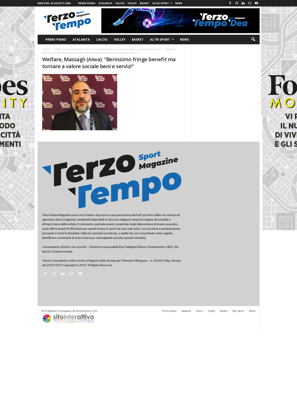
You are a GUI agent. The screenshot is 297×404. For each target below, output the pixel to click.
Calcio (119, 3)
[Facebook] (230, 3)
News (178, 3)
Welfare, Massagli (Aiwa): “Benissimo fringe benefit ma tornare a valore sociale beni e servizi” (108, 49)
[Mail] (249, 3)
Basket (144, 3)
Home (46, 49)
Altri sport (160, 3)
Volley (132, 3)
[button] (253, 39)
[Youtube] (256, 3)
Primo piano (86, 3)
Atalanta (105, 3)
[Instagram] (236, 3)
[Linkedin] (243, 3)
